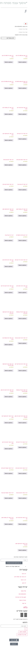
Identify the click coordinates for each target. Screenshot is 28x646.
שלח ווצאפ (23, 591)
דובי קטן (24, 583)
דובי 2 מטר (23, 580)
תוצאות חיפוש (23, 631)
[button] (14, 7)
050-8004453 (22, 594)
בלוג (25, 607)
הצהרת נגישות (22, 600)
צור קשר (24, 603)
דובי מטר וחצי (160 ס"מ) (20, 576)
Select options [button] (22, 62)
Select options (8, 240)
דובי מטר (24, 573)
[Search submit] (25, 629)
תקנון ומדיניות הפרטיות (20, 597)
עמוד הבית (25, 29)
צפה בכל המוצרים (22, 634)
